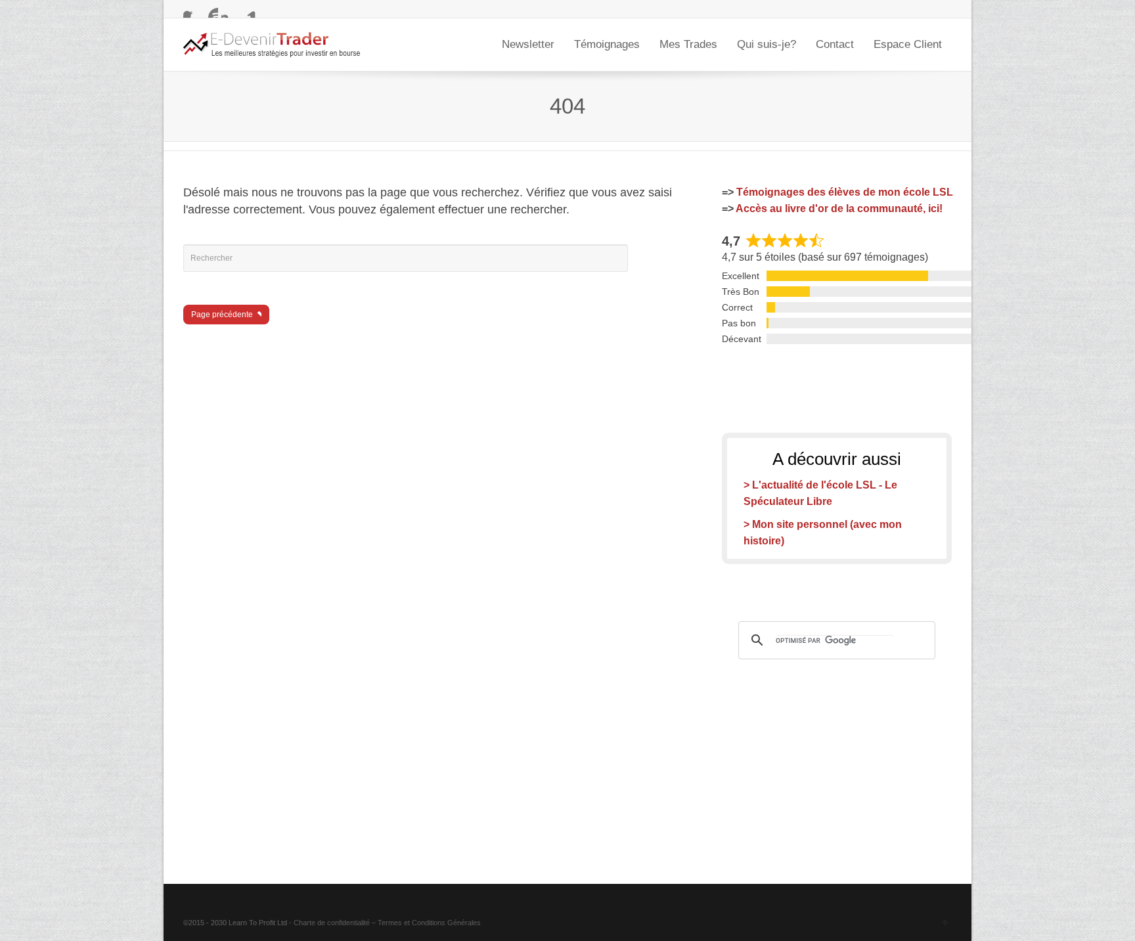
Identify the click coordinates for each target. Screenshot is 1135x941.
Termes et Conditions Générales (429, 923)
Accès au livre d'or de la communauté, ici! (839, 208)
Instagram (229, 10)
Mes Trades (688, 44)
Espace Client (908, 44)
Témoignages (607, 44)
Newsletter (528, 44)
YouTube (210, 10)
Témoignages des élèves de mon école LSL (844, 192)
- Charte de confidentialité (329, 923)
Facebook (191, 10)
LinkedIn (248, 10)
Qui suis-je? (766, 44)
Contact (835, 44)
